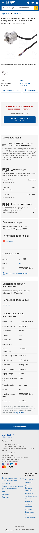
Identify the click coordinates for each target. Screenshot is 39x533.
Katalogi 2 (17, 14)
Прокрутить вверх (19, 426)
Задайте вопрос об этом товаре (16, 273)
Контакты (5, 494)
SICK (21, 80)
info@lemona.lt (19, 412)
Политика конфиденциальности (31, 496)
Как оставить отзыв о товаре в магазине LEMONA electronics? (13, 480)
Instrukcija (9, 241)
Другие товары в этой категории (19, 120)
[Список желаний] (32, 2)
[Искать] (36, 8)
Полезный (5, 497)
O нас (4, 491)
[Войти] (28, 2)
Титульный (5, 14)
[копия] (27, 24)
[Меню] (2, 2)
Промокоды (29, 512)
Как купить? (30, 480)
